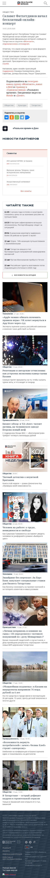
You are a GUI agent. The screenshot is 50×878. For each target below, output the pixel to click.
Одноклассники (10, 44)
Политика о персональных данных (12, 858)
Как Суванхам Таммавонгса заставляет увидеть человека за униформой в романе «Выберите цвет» (23, 533)
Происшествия (9, 627)
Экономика (7, 574)
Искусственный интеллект (18, 183)
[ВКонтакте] (6, 117)
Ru (27, 847)
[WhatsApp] (17, 117)
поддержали (8, 71)
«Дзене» (20, 95)
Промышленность (11, 420)
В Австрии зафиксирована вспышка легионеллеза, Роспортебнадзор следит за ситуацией (23, 225)
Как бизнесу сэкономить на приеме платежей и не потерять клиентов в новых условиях (24, 583)
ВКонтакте (28, 41)
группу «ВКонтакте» (24, 84)
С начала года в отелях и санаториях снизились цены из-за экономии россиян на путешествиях (24, 214)
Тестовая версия (10, 870)
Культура (22, 105)
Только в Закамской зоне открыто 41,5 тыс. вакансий (22, 799)
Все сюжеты (26, 191)
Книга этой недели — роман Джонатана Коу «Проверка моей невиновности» (22, 481)
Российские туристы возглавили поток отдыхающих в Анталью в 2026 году (24, 266)
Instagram (24, 44)
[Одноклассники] (12, 117)
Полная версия (9, 868)
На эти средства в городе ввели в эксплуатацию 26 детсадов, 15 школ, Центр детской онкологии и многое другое (25, 693)
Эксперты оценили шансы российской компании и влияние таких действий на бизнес (24, 323)
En (32, 847)
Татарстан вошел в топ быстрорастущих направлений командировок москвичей (24, 251)
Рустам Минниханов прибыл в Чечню (24, 260)
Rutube (9, 95)
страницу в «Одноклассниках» (16, 88)
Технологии (8, 314)
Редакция (7, 848)
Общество (8, 12)
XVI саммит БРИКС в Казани (19, 162)
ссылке (6, 63)
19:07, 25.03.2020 (9, 28)
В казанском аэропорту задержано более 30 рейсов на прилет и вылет (22, 234)
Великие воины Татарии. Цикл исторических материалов (20, 172)
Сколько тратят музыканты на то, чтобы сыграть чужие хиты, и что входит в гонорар (25, 376)
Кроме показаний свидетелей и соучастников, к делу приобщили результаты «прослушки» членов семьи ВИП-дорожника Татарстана (25, 637)
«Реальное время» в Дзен (25, 128)
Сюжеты (12, 153)
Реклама (6, 851)
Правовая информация (12, 854)
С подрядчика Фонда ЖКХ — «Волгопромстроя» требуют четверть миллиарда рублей (23, 429)
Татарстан (36, 105)
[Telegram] (22, 117)
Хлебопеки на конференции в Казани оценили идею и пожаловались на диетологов (24, 748)
